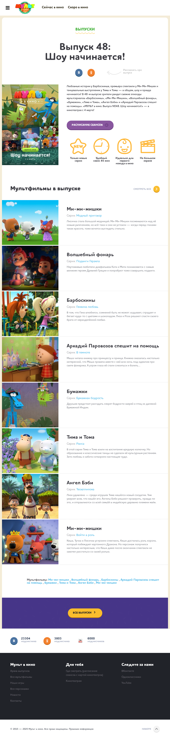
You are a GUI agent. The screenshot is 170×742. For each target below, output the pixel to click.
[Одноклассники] (91, 72)
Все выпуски (82, 613)
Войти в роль (85, 535)
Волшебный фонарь (90, 254)
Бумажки (77, 391)
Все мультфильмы (21, 677)
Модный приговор (89, 215)
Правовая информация (81, 729)
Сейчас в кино (53, 7)
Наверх (146, 729)
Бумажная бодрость (89, 398)
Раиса (80, 443)
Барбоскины (81, 300)
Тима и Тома (80, 437)
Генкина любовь (87, 306)
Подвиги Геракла (88, 261)
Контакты (16, 701)
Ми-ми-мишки (84, 209)
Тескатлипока (85, 489)
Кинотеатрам (74, 681)
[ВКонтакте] (79, 72)
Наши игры (17, 683)
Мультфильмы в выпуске (45, 189)
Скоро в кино (78, 7)
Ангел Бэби (80, 483)
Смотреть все (142, 189)
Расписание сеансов (87, 125)
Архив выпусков (20, 671)
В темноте (83, 352)
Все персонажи (19, 689)
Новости (15, 695)
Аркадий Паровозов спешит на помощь (113, 346)
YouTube (80, 640)
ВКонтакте (14, 640)
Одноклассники (47, 640)
